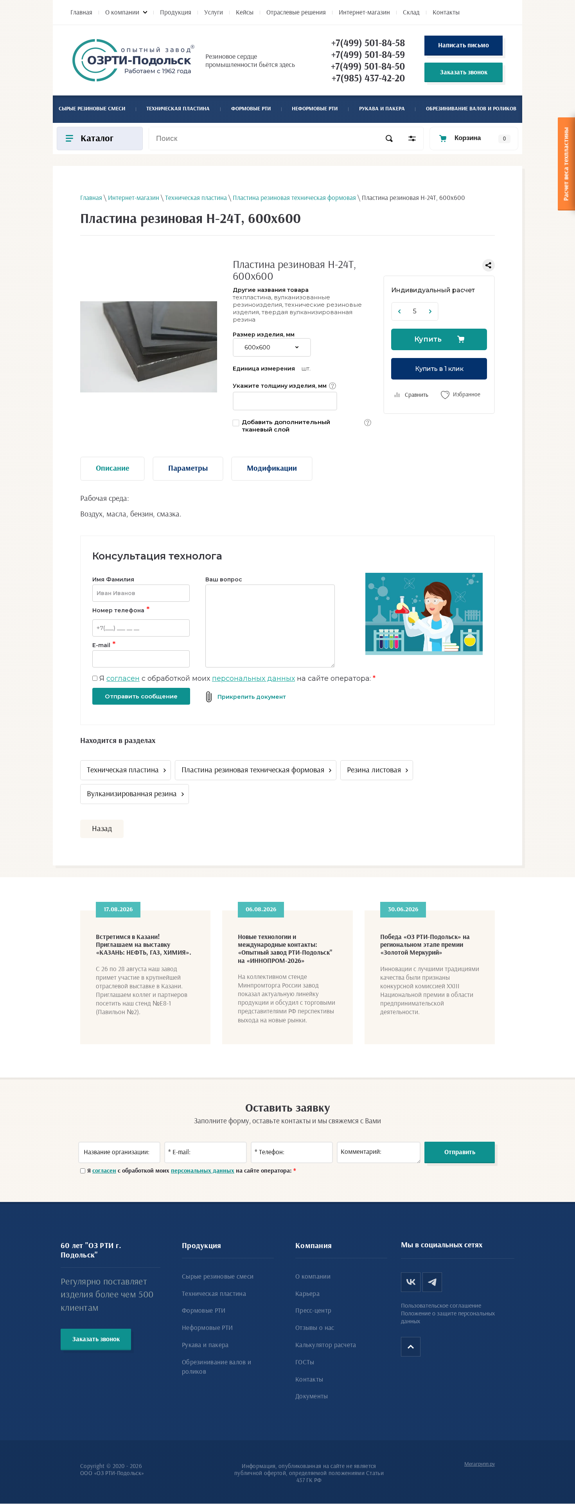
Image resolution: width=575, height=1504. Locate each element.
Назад (102, 829)
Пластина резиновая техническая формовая (252, 770)
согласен (123, 678)
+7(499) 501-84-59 (368, 55)
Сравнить (416, 395)
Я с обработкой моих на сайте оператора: (237, 678)
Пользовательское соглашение (441, 1306)
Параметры (188, 468)
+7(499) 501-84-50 (368, 67)
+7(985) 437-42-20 (368, 78)
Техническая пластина (123, 770)
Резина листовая (374, 770)
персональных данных (253, 678)
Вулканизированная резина (132, 794)
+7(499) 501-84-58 (368, 43)
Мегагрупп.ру (479, 1464)
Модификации (272, 468)
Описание (112, 468)
